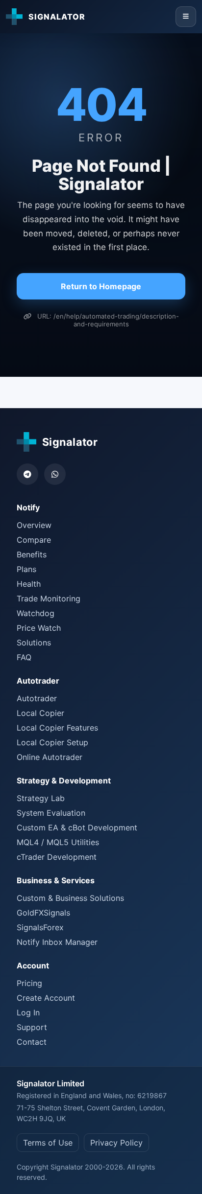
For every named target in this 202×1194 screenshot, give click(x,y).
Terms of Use (48, 1143)
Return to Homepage (101, 286)
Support (32, 1027)
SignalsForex (40, 927)
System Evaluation (51, 813)
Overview (34, 525)
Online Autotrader (49, 757)
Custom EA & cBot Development (77, 827)
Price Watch (39, 628)
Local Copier (40, 713)
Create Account (46, 998)
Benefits (32, 554)
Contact (32, 1042)
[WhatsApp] (55, 474)
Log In (28, 1012)
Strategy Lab (41, 798)
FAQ (24, 657)
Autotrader (37, 698)
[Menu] (186, 16)
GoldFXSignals (43, 913)
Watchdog (35, 613)
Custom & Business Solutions (70, 898)
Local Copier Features (57, 728)
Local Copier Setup (52, 742)
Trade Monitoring (48, 598)
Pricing (29, 983)
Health (29, 584)
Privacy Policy (116, 1143)
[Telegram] (27, 474)
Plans (26, 569)
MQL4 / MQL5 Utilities (58, 842)
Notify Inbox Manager (57, 942)
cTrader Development (57, 857)
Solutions (34, 642)
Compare (34, 540)
